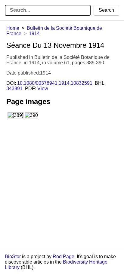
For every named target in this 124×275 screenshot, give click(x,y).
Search (106, 10)
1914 (34, 33)
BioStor (13, 256)
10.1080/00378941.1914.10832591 (54, 83)
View (42, 88)
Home (12, 28)
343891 (14, 88)
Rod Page (63, 256)
